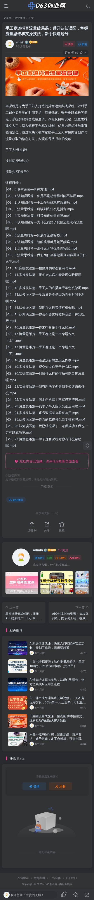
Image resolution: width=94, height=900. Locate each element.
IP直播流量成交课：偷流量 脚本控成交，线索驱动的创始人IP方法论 (57, 718)
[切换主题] (87, 445)
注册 (62, 786)
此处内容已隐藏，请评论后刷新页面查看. (48, 461)
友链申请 (23, 878)
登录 (36, 786)
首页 (8, 18)
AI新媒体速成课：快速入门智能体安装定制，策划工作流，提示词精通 (57, 645)
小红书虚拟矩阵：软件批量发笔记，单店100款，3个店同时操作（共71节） (57, 663)
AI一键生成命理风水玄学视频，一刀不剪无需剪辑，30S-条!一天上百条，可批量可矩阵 (58, 702)
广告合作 (55, 878)
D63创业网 (51, 884)
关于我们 (71, 878)
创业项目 (20, 18)
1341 (41, 557)
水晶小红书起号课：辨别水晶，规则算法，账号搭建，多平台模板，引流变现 (56, 736)
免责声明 (39, 878)
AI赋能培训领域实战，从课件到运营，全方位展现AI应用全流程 (57, 681)
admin (20, 42)
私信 (84, 44)
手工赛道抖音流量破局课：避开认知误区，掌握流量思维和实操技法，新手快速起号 (46, 30)
